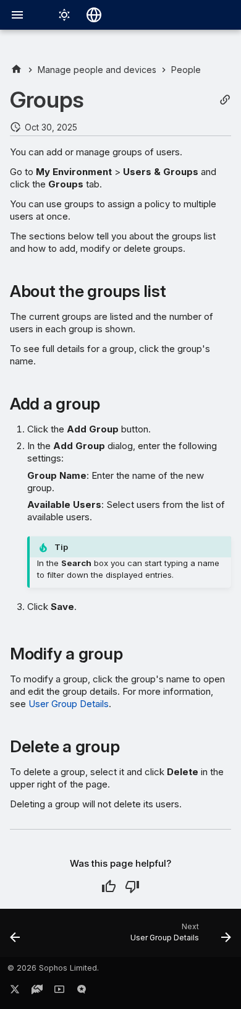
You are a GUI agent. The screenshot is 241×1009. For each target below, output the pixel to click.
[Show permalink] (225, 99)
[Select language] (94, 14)
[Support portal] (37, 992)
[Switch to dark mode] (64, 14)
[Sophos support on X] (15, 992)
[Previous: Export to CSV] (15, 936)
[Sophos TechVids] (59, 992)
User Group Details (68, 704)
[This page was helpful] (108, 886)
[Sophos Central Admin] (16, 69)
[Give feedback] (81, 992)
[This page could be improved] (132, 886)
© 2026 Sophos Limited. (53, 968)
